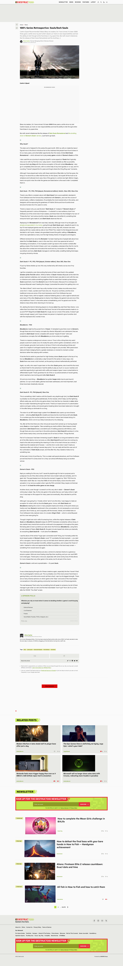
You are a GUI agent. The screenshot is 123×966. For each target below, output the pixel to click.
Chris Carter (26, 41)
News (71, 2)
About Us (18, 927)
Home (21, 24)
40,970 (64, 907)
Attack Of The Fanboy (44, 933)
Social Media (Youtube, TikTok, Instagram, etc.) (36, 617)
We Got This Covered (72, 933)
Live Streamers (28, 610)
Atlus (25, 649)
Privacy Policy (74, 807)
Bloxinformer (54, 935)
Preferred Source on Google (48, 670)
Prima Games (55, 933)
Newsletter (63, 2)
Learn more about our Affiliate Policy (41, 667)
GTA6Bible (62, 935)
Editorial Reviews (28, 607)
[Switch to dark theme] (104, 2)
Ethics (23, 927)
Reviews (78, 2)
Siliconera (62, 933)
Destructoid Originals (38, 649)
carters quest (29, 649)
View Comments (49, 686)
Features (85, 2)
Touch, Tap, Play (38, 935)
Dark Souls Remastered (57, 133)
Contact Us (29, 927)
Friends (26, 613)
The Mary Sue (29, 935)
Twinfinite (28, 933)
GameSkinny (92, 933)
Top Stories (53, 649)
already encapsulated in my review (31, 225)
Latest (93, 2)
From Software (46, 649)
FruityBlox (47, 935)
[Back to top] (16, 711)
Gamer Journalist (83, 933)
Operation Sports (20, 935)
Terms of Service (64, 807)
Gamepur (34, 933)
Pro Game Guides (20, 933)
